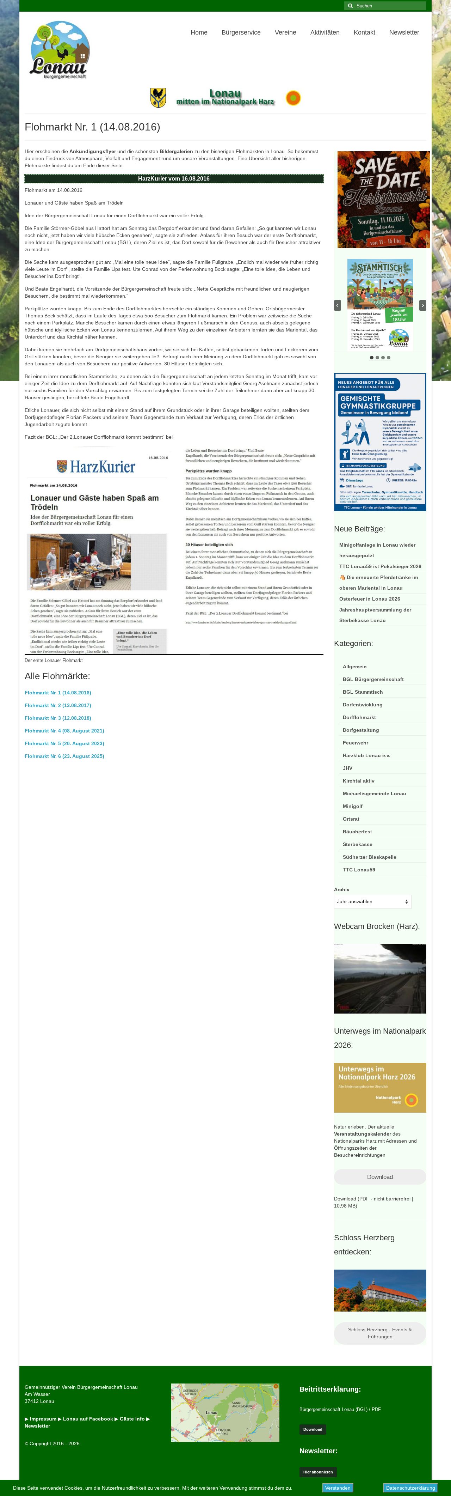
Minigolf (353, 806)
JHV (347, 768)
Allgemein (355, 666)
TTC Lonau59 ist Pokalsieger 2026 (380, 566)
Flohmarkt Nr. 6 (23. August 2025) (64, 756)
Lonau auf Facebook (88, 1419)
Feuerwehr (355, 743)
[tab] (371, 357)
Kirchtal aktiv (359, 781)
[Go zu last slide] (337, 305)
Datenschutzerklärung (410, 1488)
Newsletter (37, 1426)
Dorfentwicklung (363, 704)
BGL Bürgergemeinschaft (373, 679)
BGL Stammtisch (363, 692)
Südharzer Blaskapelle (369, 857)
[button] (380, 305)
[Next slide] (422, 305)
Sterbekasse (357, 844)
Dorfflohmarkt (359, 717)
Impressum (43, 1419)
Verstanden (338, 1488)
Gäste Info (132, 1419)
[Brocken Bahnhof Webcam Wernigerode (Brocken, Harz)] (380, 978)
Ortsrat (351, 819)
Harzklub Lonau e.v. (366, 755)
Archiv (342, 889)
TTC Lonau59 (359, 869)
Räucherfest (357, 831)
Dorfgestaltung (361, 730)
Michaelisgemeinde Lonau (374, 793)
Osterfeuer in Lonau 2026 (369, 599)
